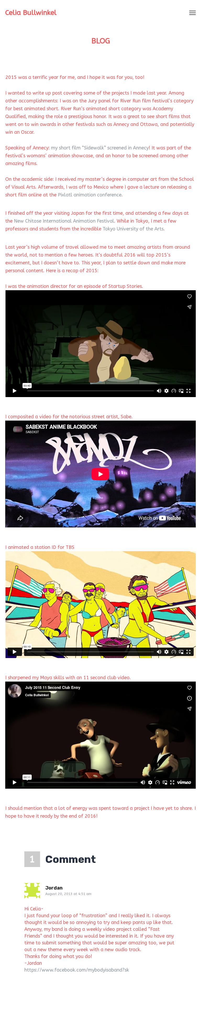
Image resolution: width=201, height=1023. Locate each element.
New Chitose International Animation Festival (64, 221)
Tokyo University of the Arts (133, 229)
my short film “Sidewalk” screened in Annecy (100, 148)
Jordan (54, 888)
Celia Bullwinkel (31, 13)
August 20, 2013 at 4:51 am (68, 894)
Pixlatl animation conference (89, 195)
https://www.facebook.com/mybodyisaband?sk (76, 970)
